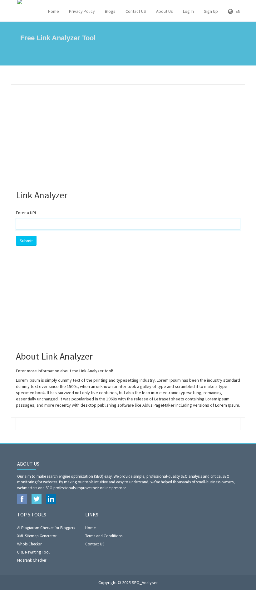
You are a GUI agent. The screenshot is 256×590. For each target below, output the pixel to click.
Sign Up (211, 11)
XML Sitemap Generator (37, 536)
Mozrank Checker (31, 560)
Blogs (110, 11)
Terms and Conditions (103, 536)
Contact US (136, 11)
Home (53, 11)
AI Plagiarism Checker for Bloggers (46, 527)
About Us (164, 11)
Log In (188, 11)
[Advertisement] (128, 134)
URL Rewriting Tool (33, 552)
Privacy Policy (82, 11)
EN (236, 11)
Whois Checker (29, 544)
